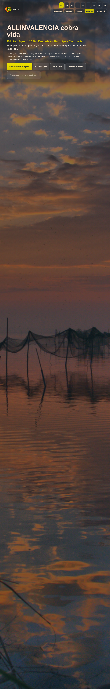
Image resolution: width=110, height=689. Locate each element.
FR (78, 5)
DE (83, 5)
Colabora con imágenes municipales (23, 75)
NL (88, 5)
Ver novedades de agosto (19, 67)
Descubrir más (41, 67)
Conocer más (101, 11)
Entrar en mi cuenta (75, 67)
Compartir (69, 11)
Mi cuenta (89, 11)
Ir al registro (57, 67)
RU (94, 5)
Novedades (58, 11)
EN (72, 5)
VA (67, 5)
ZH (99, 5)
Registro (79, 11)
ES (61, 5)
